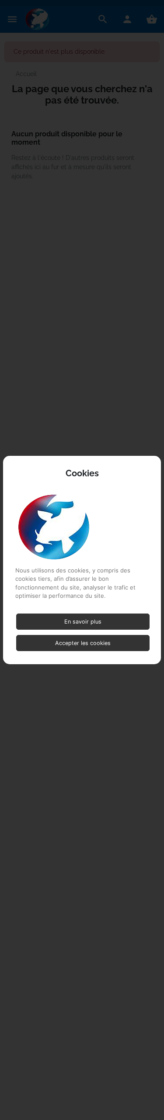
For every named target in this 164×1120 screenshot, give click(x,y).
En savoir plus (82, 621)
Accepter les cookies (83, 643)
